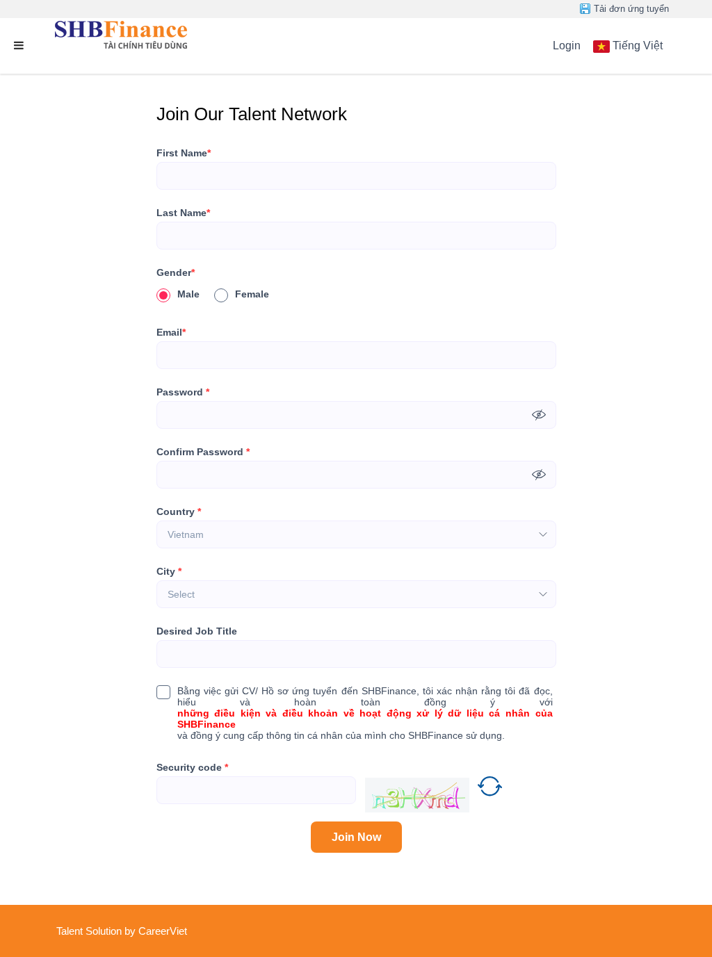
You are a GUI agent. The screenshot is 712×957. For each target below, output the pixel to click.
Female (252, 294)
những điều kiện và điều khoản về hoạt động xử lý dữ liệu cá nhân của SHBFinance (365, 718)
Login (567, 45)
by (131, 931)
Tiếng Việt (638, 45)
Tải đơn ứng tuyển (631, 8)
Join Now (356, 837)
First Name (183, 152)
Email (171, 332)
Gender (175, 272)
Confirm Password (203, 451)
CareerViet (162, 931)
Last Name (183, 212)
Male (188, 294)
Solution (105, 931)
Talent (71, 931)
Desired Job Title (196, 631)
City (168, 571)
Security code (192, 767)
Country (178, 511)
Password (182, 392)
